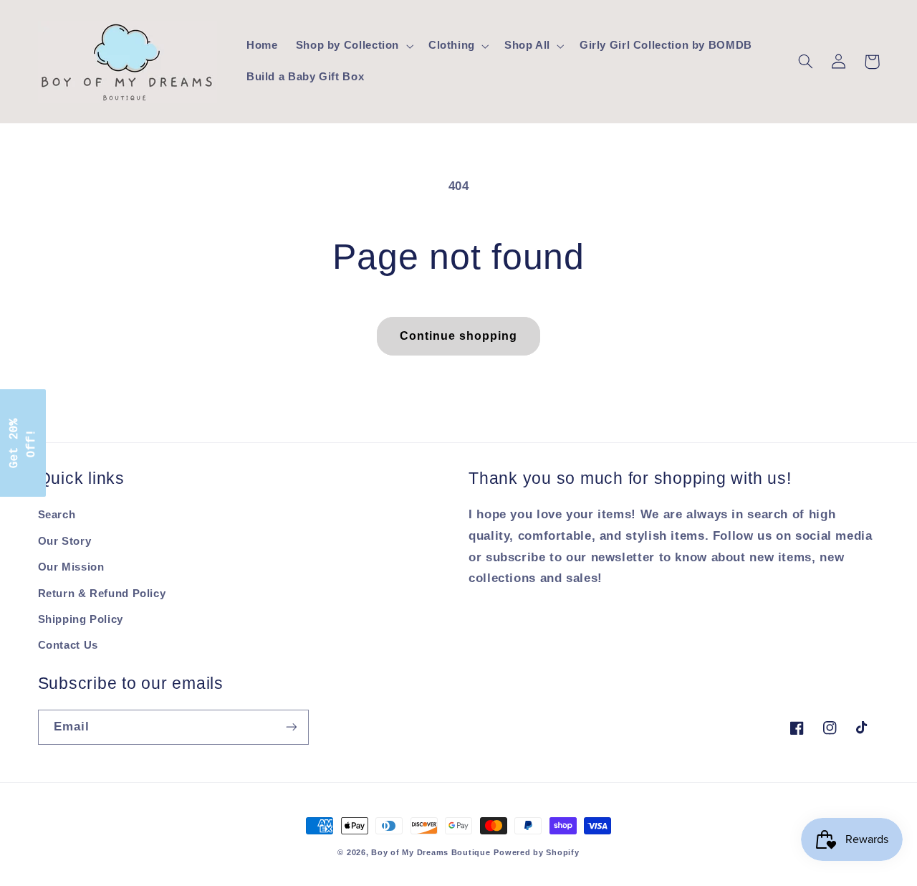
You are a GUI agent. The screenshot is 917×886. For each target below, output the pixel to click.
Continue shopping (459, 336)
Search (57, 514)
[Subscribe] (290, 727)
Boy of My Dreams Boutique (430, 852)
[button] (353, 46)
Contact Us (68, 645)
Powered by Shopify (536, 852)
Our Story (65, 541)
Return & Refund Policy (102, 593)
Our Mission (71, 567)
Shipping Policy (80, 619)
